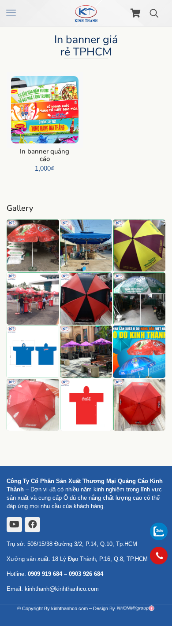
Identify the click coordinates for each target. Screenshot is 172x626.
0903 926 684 (86, 574)
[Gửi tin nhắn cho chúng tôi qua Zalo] (159, 538)
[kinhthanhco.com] (86, 13)
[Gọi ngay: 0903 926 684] (159, 555)
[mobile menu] (11, 13)
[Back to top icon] (159, 580)
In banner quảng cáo (44, 155)
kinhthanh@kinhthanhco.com (62, 589)
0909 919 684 (45, 574)
